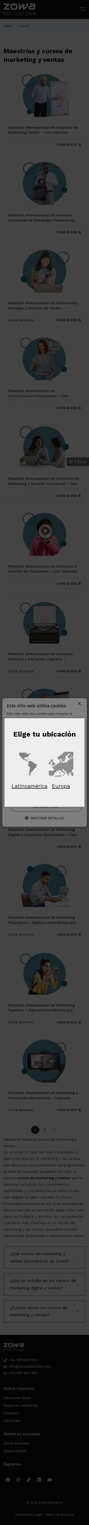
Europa (61, 786)
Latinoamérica (29, 786)
